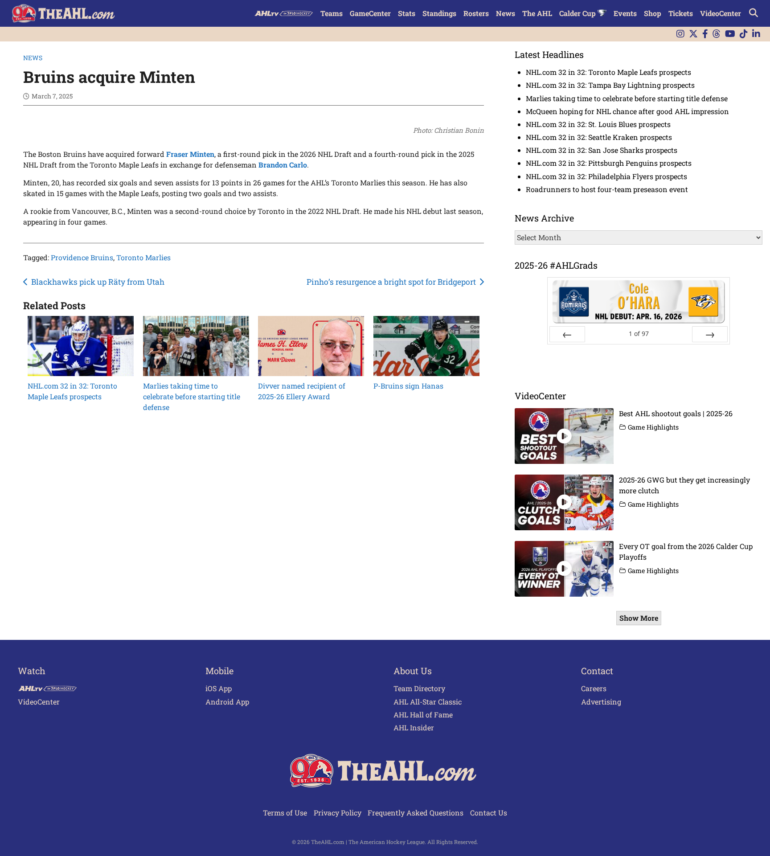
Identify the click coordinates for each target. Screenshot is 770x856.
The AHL (537, 13)
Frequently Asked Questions (415, 812)
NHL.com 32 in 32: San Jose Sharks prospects (601, 150)
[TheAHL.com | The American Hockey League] (64, 13)
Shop (652, 13)
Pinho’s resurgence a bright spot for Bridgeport (391, 282)
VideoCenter (720, 13)
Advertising (601, 701)
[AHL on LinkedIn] (756, 34)
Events (625, 13)
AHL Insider (413, 727)
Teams (331, 13)
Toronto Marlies (143, 257)
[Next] (710, 334)
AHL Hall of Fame (423, 714)
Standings (439, 13)
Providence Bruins (82, 257)
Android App (227, 701)
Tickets (680, 13)
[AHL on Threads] (717, 34)
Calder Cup (578, 13)
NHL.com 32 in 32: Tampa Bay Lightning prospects (610, 85)
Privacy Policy (337, 812)
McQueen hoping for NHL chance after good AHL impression (627, 111)
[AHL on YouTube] (730, 34)
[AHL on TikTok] (744, 34)
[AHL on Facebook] (705, 34)
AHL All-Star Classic (427, 701)
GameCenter (370, 13)
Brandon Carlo (282, 164)
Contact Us (488, 812)
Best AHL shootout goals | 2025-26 (676, 413)
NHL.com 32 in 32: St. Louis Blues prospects (598, 124)
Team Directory (419, 688)
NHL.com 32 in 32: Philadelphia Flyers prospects (606, 176)
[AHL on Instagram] (680, 34)
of (639, 333)
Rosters (476, 13)
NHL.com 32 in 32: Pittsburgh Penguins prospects (609, 163)
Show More (638, 618)
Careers (593, 688)
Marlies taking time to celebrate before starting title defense (627, 98)
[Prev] (567, 334)
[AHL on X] (693, 34)
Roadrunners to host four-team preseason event (607, 189)
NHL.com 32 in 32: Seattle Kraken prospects (599, 137)
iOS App (218, 688)
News (505, 13)
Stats (406, 13)
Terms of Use (285, 812)
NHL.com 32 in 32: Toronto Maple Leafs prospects (608, 72)
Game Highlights (653, 427)
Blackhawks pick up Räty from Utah (97, 282)
